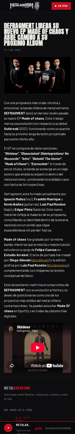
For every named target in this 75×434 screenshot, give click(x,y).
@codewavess (58, 265)
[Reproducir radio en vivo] (8, 428)
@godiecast (40, 260)
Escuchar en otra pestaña (58, 427)
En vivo (63, 5)
